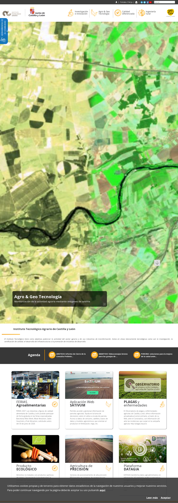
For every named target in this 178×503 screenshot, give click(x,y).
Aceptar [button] (166, 497)
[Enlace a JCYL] (36, 11)
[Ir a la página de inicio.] (12, 11)
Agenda (34, 355)
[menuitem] (77, 13)
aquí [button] (102, 490)
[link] (89, 173)
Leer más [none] (152, 497)
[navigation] (126, 2)
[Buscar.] (174, 2)
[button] (7, 172)
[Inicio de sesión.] (116, 2)
